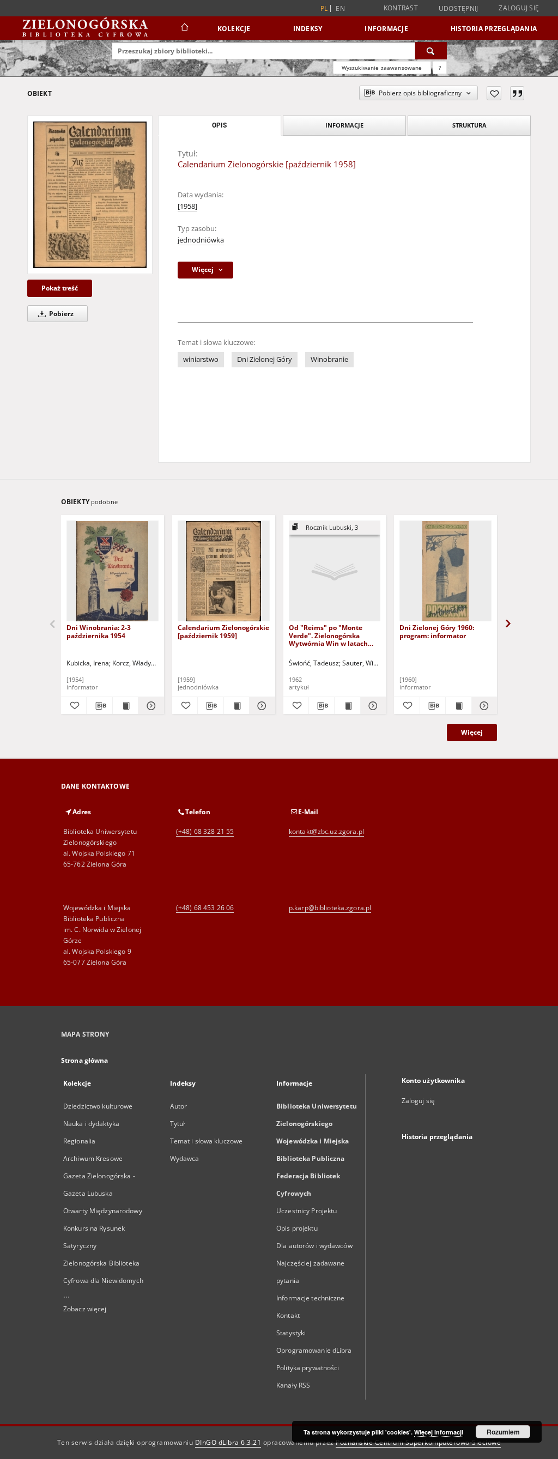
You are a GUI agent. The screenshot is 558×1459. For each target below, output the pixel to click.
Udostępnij (458, 8)
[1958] (187, 206)
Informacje (386, 28)
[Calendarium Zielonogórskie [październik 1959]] (223, 571)
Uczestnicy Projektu (306, 1210)
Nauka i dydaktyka (91, 1123)
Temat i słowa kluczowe (206, 1141)
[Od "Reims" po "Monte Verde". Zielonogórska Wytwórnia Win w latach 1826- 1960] (334, 571)
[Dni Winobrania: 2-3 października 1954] (112, 571)
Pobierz (60, 313)
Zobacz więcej (85, 1308)
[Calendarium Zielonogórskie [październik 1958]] (90, 195)
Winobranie (329, 359)
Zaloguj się (519, 8)
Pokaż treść (59, 288)
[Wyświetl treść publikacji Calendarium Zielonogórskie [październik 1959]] (236, 706)
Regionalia (79, 1141)
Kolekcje (234, 28)
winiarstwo (201, 359)
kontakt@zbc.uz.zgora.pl (326, 831)
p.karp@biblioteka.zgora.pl (330, 907)
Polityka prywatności (307, 1367)
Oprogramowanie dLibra (314, 1350)
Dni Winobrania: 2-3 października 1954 (98, 631)
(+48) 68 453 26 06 (205, 907)
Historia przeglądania (494, 28)
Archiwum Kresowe (93, 1158)
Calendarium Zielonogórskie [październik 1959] (223, 631)
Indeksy (308, 28)
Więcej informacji (438, 1432)
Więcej (472, 732)
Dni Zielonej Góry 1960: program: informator (436, 631)
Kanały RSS (293, 1385)
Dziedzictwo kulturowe (98, 1106)
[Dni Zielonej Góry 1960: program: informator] (445, 571)
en (340, 8)
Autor (178, 1106)
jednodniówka (201, 240)
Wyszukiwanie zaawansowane (382, 67)
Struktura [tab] (469, 125)
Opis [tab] (219, 125)
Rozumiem (503, 1432)
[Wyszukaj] (431, 50)
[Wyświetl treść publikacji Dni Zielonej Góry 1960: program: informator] (458, 706)
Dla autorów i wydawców (314, 1245)
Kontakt (288, 1315)
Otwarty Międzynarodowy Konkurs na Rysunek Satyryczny (102, 1228)
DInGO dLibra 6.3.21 (228, 1442)
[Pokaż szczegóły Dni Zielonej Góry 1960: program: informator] (482, 706)
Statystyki (291, 1332)
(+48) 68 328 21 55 (205, 831)
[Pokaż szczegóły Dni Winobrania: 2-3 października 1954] (149, 706)
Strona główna (84, 1060)
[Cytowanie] (517, 93)
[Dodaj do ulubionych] (494, 93)
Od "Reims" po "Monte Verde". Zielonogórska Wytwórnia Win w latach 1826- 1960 (328, 635)
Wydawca (184, 1158)
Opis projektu (297, 1228)
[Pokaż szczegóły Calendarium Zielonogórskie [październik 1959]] (260, 706)
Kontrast (401, 8)
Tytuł (177, 1123)
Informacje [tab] (344, 125)
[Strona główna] (184, 28)
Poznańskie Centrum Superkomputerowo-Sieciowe (418, 1442)
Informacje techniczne (310, 1298)
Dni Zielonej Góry (264, 359)
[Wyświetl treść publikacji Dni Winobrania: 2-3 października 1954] (125, 706)
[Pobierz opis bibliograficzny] (99, 706)
